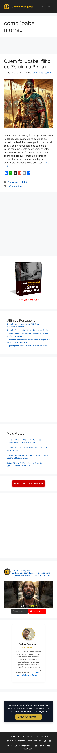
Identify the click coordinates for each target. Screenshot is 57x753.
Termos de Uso (16, 736)
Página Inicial (34, 740)
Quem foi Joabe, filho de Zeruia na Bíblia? (27, 64)
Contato (22, 740)
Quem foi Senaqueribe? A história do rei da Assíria (27, 330)
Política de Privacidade (37, 736)
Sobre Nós (11, 740)
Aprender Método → (28, 717)
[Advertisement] (28, 46)
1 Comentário (15, 186)
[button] (42, 7)
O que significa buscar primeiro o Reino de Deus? (27, 346)
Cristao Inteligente (22, 6)
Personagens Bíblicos (19, 182)
